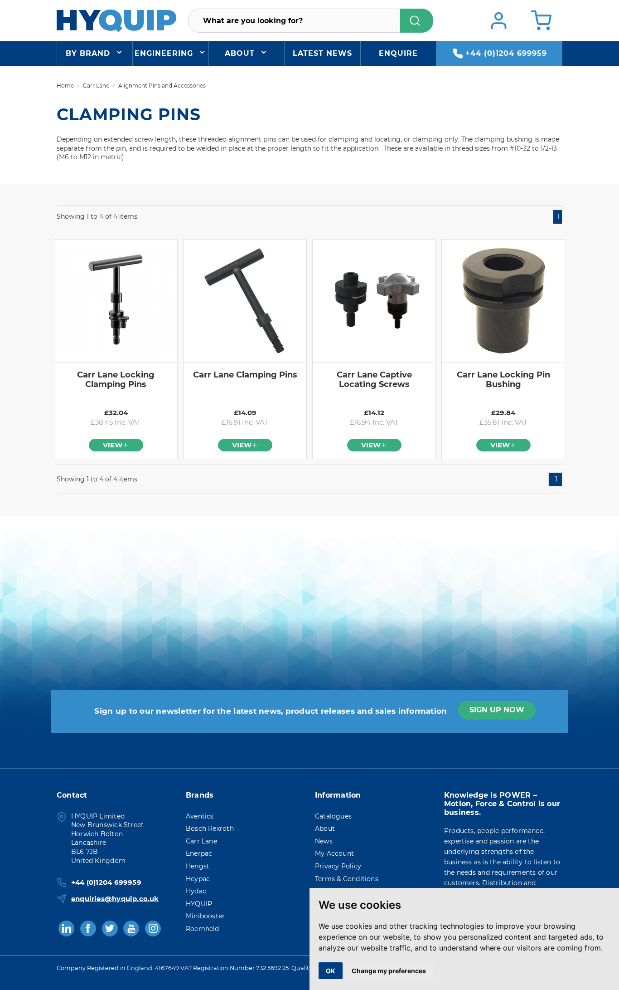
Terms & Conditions (346, 879)
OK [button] (330, 971)
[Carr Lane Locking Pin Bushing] (503, 301)
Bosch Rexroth (210, 828)
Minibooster (205, 916)
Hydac (196, 891)
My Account (334, 853)
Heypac (198, 879)
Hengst (197, 866)
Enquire (398, 53)
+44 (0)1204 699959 (506, 53)
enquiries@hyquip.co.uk (115, 898)
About (240, 53)
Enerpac (199, 853)
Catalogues (333, 816)
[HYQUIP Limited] (116, 20)
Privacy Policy (338, 866)
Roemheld (202, 929)
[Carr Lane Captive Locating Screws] (374, 301)
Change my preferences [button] (389, 971)
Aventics (200, 816)
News (324, 841)
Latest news (322, 53)
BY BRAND (88, 53)
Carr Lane (201, 841)
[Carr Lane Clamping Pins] (245, 301)
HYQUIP (199, 904)
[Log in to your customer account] (498, 20)
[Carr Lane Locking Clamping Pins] (115, 301)
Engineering (164, 53)
